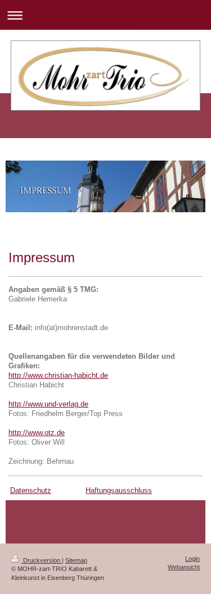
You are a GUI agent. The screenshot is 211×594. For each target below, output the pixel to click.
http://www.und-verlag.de (48, 404)
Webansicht (184, 567)
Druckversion (41, 560)
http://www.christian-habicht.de (58, 376)
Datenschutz (30, 491)
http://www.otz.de (36, 433)
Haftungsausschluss (119, 491)
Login (192, 558)
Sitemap (76, 560)
